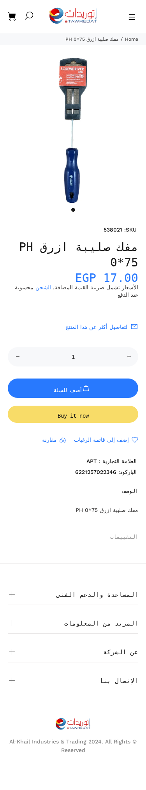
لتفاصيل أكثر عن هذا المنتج (96, 327)
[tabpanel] (73, 130)
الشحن (43, 287)
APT (91, 461)
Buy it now (73, 416)
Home (131, 39)
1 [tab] (73, 210)
